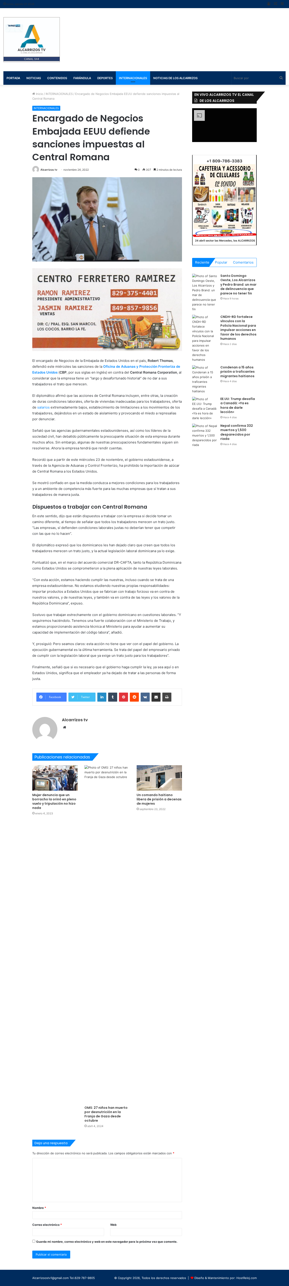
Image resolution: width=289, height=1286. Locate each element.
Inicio (39, 94)
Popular (221, 262)
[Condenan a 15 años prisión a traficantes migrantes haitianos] (204, 379)
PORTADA (13, 78)
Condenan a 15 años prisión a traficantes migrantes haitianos (237, 371)
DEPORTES (105, 78)
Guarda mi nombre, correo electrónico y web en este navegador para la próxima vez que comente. (106, 1241)
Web (113, 1224)
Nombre (39, 1208)
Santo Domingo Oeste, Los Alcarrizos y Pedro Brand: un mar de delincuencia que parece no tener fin (238, 284)
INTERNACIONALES (133, 78)
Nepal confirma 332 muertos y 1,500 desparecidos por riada (236, 432)
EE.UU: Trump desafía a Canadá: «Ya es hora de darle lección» (237, 405)
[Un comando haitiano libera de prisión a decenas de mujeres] (159, 778)
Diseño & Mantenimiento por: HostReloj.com (225, 1278)
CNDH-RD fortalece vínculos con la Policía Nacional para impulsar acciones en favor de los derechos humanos (238, 328)
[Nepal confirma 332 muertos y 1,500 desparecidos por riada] (204, 435)
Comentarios (243, 262)
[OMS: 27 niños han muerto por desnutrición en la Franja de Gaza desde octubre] (107, 934)
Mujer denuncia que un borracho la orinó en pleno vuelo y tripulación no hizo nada (54, 801)
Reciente (202, 262)
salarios (44, 407)
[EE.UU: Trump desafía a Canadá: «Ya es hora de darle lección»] (204, 408)
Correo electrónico (47, 1224)
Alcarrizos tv (48, 169)
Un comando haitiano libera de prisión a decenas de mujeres (159, 799)
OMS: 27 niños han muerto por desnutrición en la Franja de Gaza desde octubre (106, 1114)
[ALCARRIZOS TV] (31, 39)
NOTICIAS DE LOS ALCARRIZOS (175, 78)
